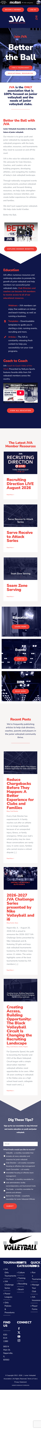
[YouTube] (19, 1356)
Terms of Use (32, 1398)
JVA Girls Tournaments (7, 1292)
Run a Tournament (34, 1295)
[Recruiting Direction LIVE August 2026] (20, 463)
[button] (5, 1252)
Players (25, 1047)
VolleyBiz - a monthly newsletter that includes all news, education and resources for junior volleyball (19, 1156)
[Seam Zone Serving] (20, 568)
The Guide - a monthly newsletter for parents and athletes (19, 1191)
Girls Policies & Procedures (7, 1327)
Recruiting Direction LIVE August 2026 (20, 483)
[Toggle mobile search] (37, 19)
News (16, 923)
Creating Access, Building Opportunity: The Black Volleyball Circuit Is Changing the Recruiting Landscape (19, 1025)
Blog (8, 811)
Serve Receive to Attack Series (20, 536)
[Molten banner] (20, 2)
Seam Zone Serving (17, 587)
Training (20, 1297)
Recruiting (20, 1303)
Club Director (14, 811)
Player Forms (34, 1327)
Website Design (16, 1405)
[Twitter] (19, 1352)
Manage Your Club (34, 1307)
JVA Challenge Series (7, 1304)
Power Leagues (7, 1315)
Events (12, 923)
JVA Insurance (34, 1318)
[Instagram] (19, 1360)
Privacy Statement (20, 1402)
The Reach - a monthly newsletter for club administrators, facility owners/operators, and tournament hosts (21, 1182)
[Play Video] (21, 232)
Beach (20, 1309)
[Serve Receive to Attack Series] (20, 515)
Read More (10, 495)
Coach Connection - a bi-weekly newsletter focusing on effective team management (20, 1172)
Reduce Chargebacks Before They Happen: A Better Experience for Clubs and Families (20, 793)
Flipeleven (26, 1405)
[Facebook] (19, 1348)
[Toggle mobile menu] (36, 16)
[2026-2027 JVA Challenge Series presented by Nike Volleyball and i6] (20, 878)
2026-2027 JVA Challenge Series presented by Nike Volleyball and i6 (20, 907)
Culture (20, 1292)
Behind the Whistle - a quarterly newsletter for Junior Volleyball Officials (20, 1197)
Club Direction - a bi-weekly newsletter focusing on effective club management (20, 1164)
